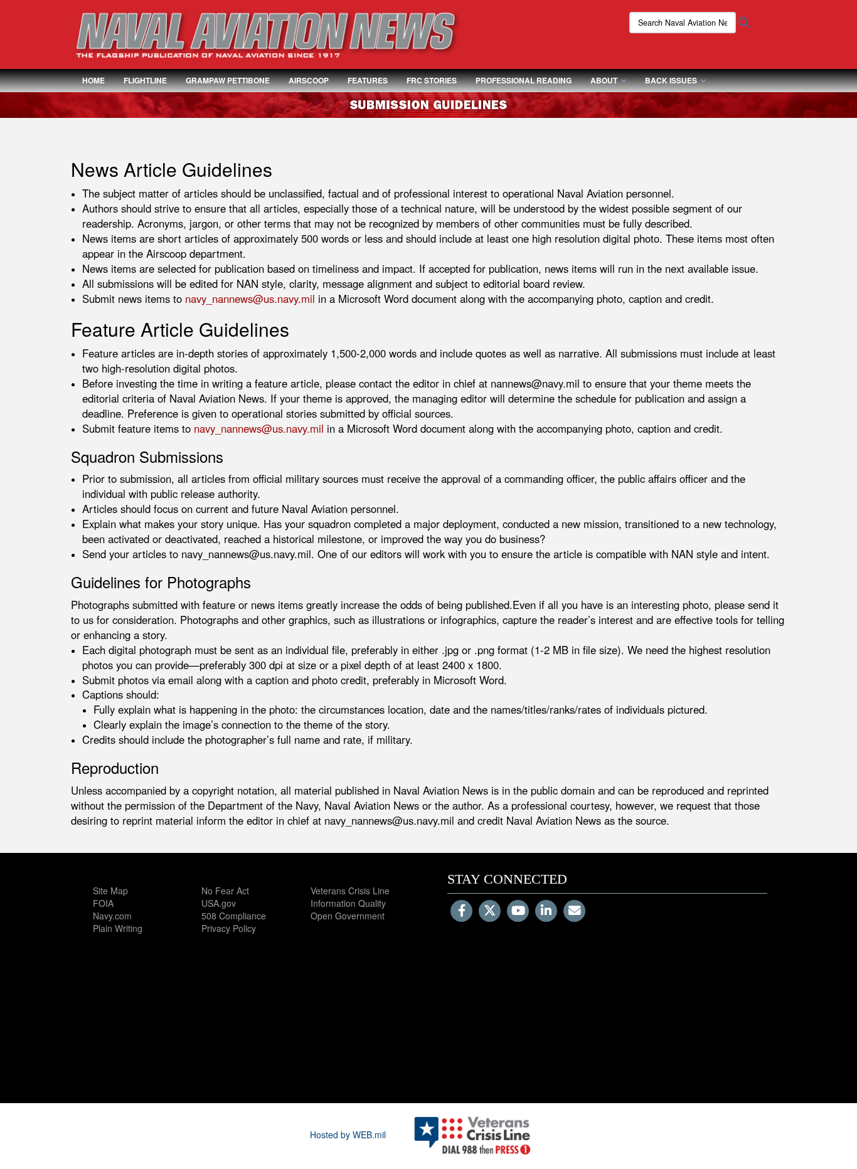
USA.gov (218, 903)
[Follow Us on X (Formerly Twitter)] (490, 911)
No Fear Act (225, 890)
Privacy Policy (228, 928)
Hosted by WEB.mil (348, 1134)
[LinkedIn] (546, 911)
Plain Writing (117, 928)
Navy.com (112, 915)
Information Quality (348, 903)
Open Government (348, 915)
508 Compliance (233, 915)
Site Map (110, 890)
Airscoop (309, 80)
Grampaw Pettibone (228, 80)
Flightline (145, 80)
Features (368, 80)
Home (93, 80)
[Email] (574, 911)
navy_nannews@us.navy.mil (250, 298)
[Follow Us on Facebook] (461, 911)
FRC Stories (432, 80)
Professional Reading (524, 80)
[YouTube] (518, 911)
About (603, 80)
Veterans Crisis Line (350, 890)
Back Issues (671, 80)
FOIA (103, 903)
